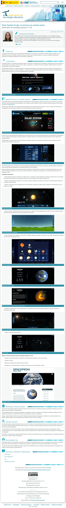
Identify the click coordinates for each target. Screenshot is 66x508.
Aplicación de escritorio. (10, 461)
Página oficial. (8, 454)
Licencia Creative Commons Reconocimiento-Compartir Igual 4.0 (37, 469)
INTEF (50, 467)
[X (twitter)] (59, 6)
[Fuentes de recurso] (62, 2)
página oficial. (12, 104)
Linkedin (19, 44)
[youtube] (64, 6)
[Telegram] (57, 6)
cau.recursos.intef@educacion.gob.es (37, 500)
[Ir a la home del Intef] (29, 2)
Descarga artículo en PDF (57, 31)
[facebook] (62, 6)
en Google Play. (9, 456)
